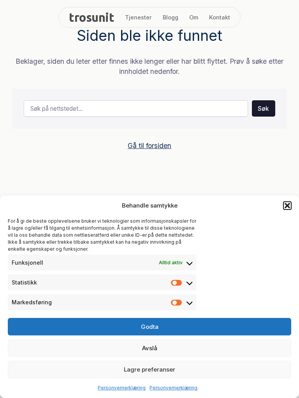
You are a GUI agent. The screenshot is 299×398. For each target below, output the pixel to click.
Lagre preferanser (149, 369)
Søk (263, 108)
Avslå (149, 348)
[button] (287, 205)
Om (193, 17)
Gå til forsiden (149, 145)
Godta (149, 326)
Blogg (170, 17)
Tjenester (138, 17)
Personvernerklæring (122, 388)
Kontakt (219, 17)
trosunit (91, 17)
